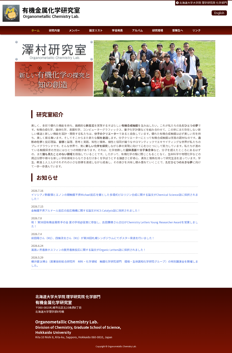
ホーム (35, 30)
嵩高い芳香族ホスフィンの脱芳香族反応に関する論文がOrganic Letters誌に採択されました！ (88, 250)
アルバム (137, 30)
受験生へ (177, 30)
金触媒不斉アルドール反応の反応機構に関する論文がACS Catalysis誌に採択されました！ (85, 210)
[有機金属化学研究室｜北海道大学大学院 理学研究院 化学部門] (51, 15)
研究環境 (157, 30)
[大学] (11, 13)
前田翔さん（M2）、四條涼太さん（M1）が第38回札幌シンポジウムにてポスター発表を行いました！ (93, 238)
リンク (196, 30)
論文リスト (96, 30)
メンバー (74, 30)
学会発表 (117, 30)
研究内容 (54, 30)
